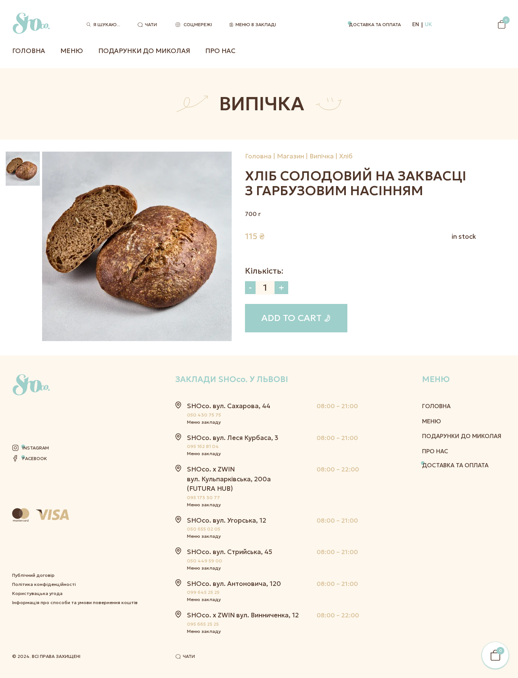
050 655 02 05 (203, 529)
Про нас (220, 51)
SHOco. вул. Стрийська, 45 (229, 552)
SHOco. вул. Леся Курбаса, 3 (232, 438)
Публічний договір (33, 575)
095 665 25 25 (203, 624)
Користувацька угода (37, 593)
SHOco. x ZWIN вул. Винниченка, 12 (243, 615)
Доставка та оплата (375, 24)
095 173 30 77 (203, 497)
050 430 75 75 (204, 415)
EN (415, 24)
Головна (28, 51)
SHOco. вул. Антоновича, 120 (234, 583)
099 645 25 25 (203, 592)
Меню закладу (204, 422)
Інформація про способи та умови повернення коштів (75, 602)
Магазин (290, 156)
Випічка (321, 156)
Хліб (346, 156)
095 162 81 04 (203, 446)
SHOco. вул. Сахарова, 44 (228, 406)
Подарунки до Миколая (144, 51)
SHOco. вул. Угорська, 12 (226, 520)
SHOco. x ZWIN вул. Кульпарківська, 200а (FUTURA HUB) (229, 479)
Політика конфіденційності (44, 584)
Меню (71, 51)
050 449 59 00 (204, 561)
